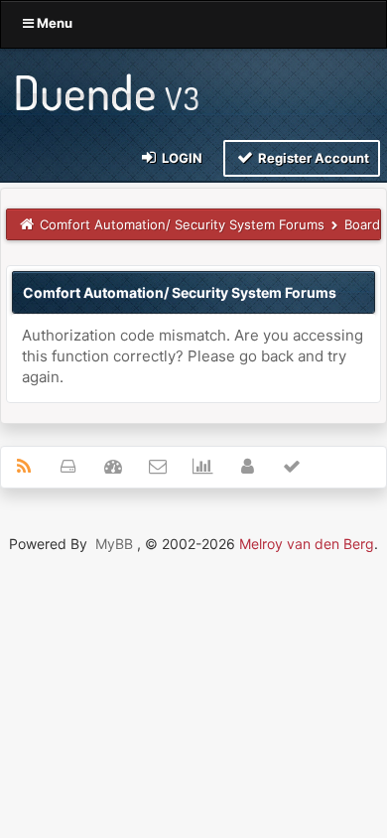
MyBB (114, 543)
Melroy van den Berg (306, 543)
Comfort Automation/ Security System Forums (182, 224)
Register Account (312, 158)
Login (180, 158)
